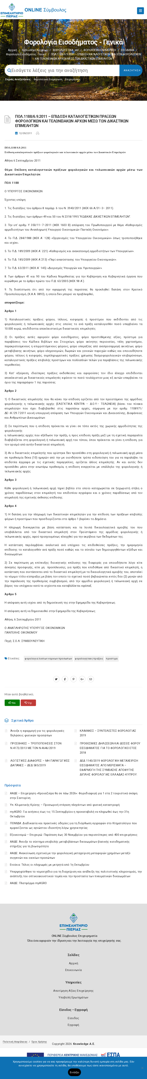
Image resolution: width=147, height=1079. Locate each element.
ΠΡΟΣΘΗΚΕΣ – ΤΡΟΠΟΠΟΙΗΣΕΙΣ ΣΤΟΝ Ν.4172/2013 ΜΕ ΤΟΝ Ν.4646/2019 (35, 746)
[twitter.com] (56, 679)
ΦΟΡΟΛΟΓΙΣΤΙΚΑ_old (65, 50)
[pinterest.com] (73, 679)
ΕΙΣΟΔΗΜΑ (127, 50)
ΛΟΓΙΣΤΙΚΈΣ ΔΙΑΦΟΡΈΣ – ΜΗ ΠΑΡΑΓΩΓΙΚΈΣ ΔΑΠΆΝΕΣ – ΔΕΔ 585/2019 (40, 763)
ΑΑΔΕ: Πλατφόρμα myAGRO (28, 883)
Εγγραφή (73, 1025)
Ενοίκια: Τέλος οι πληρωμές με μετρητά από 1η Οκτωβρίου (49, 864)
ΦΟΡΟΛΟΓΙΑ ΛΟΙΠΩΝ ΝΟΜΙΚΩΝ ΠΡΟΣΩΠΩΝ (48, 658)
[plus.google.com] (82, 679)
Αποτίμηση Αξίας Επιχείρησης (73, 990)
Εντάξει (74, 1072)
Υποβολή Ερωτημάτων (73, 997)
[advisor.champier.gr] (91, 679)
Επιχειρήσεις (73, 79)
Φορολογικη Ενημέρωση (48, 79)
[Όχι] (142, 1070)
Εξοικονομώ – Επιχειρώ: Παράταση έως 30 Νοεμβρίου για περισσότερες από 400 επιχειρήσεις (74, 834)
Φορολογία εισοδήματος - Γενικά (26, 54)
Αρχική (12, 50)
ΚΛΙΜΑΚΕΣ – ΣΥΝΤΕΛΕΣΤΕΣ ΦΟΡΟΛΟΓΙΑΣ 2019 (108, 733)
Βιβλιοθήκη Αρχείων (35, 50)
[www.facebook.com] (65, 679)
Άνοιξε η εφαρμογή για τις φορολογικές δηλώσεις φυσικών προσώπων (37, 733)
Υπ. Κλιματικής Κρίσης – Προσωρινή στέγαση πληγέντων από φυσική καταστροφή (65, 805)
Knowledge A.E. (84, 1044)
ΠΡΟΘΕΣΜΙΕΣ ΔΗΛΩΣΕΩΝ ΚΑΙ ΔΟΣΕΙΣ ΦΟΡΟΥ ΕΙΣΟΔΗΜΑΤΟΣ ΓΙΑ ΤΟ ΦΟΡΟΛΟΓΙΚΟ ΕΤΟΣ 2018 (110, 748)
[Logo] (73, 925)
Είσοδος (73, 1018)
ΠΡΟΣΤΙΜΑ (112, 658)
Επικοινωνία (73, 970)
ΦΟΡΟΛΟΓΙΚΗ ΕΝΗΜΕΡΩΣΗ (99, 50)
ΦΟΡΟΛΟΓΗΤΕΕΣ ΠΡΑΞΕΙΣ (89, 658)
